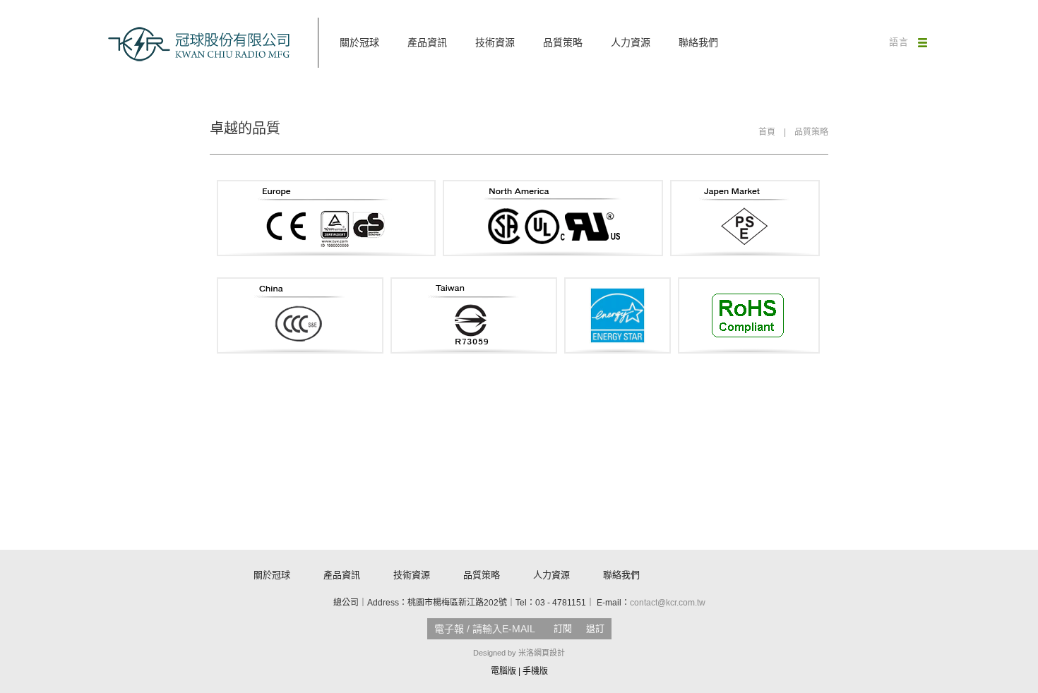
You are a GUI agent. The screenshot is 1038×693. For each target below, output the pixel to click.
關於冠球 (359, 42)
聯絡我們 (698, 42)
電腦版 (503, 671)
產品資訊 (427, 42)
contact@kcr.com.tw (667, 603)
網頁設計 (549, 653)
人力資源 (630, 42)
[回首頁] (199, 44)
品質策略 (563, 42)
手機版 (535, 671)
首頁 (766, 132)
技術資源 (495, 42)
